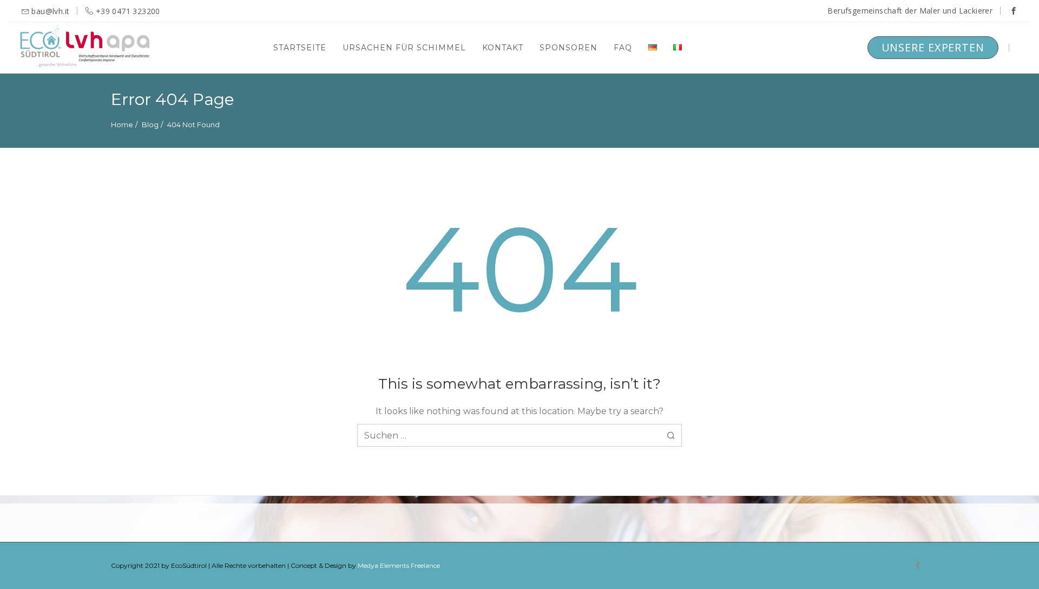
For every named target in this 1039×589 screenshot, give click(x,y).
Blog (150, 124)
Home (122, 124)
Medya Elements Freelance (399, 565)
